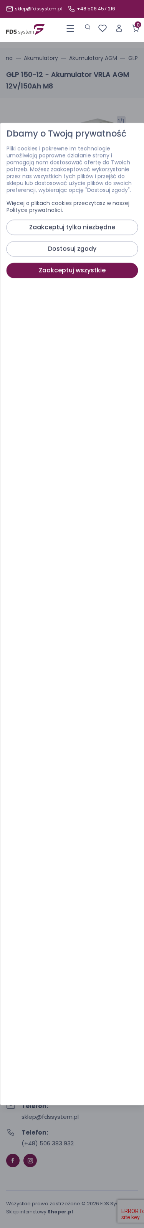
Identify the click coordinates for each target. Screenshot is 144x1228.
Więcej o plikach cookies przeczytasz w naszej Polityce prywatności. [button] (67, 207)
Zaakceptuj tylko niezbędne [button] (72, 227)
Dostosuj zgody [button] (72, 249)
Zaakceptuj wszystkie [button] (72, 270)
